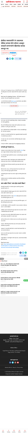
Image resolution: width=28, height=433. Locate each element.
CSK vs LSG (18, 6)
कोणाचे (15, 187)
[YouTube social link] (18, 354)
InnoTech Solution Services (16, 365)
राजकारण (14, 55)
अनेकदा (21, 141)
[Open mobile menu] (2, 1)
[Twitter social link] (10, 59)
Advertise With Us (8, 358)
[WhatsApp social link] (13, 59)
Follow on (17, 58)
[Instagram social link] (15, 354)
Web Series (12, 6)
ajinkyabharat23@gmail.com (16, 333)
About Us (14, 358)
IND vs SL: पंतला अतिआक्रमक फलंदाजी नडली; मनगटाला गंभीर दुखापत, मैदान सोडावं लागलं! (20, 104)
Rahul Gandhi (25, 6)
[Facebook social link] (7, 59)
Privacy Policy (20, 358)
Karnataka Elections (5, 6)
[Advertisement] (14, 22)
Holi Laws (13, 92)
